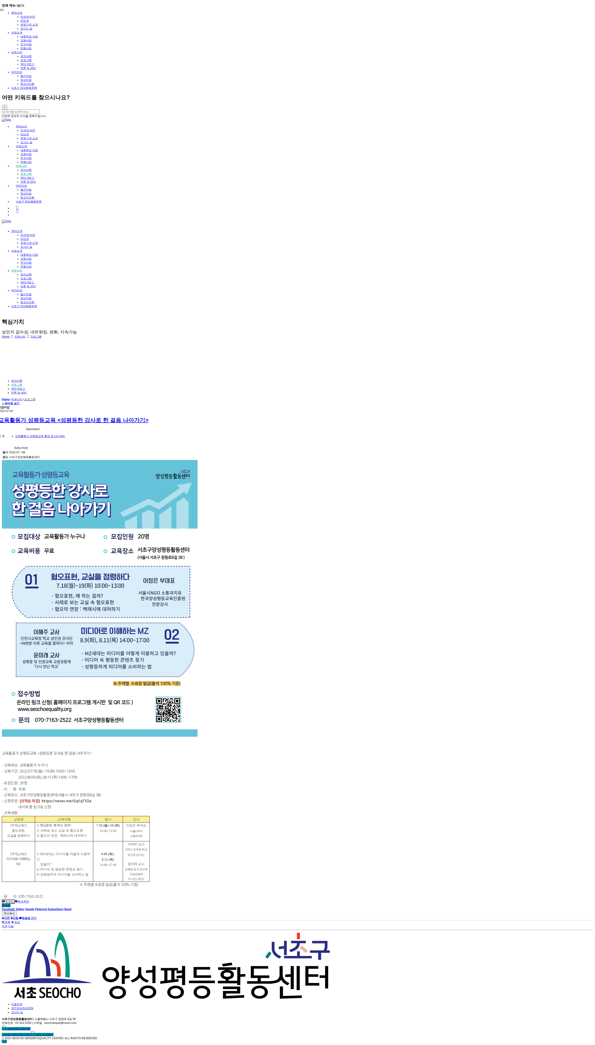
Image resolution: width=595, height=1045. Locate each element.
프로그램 (26, 60)
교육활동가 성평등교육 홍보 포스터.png (40, 436)
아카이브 (16, 72)
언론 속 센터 (28, 68)
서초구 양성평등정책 (24, 88)
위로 (17, 922)
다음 (11, 926)
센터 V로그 (27, 64)
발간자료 (26, 76)
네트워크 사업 (29, 36)
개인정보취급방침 (22, 1008)
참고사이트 (27, 84)
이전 (4, 926)
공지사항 (26, 56)
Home (6, 336)
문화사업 (26, 48)
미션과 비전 (27, 16)
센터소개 (16, 12)
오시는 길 (26, 28)
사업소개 (16, 32)
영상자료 (26, 80)
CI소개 (24, 20)
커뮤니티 (16, 52)
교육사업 (26, 40)
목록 (7, 905)
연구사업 (26, 44)
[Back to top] (6, 1041)
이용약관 (16, 1004)
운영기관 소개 (29, 24)
